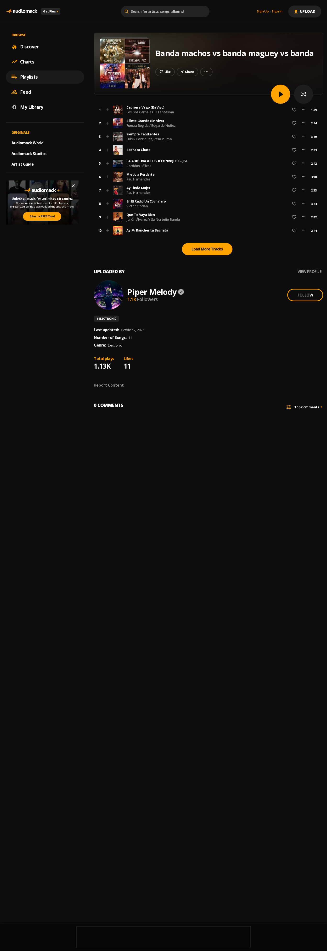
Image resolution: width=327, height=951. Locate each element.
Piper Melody (152, 292)
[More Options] (303, 109)
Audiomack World (27, 142)
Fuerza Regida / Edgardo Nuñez (151, 125)
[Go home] (21, 11)
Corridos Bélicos (138, 165)
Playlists (29, 77)
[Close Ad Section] (73, 185)
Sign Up (263, 11)
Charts (27, 61)
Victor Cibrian (137, 206)
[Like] (294, 110)
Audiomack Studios (28, 153)
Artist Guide (22, 164)
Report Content (109, 385)
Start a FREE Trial (42, 216)
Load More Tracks (207, 249)
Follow (305, 295)
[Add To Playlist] (107, 109)
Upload (308, 11)
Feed (25, 92)
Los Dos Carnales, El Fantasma (150, 112)
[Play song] (280, 94)
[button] (207, 109)
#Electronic (106, 318)
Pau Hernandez (138, 179)
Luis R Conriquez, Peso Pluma (149, 139)
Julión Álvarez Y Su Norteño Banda (153, 219)
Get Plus (50, 11)
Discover (29, 46)
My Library (31, 107)
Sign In (277, 11)
